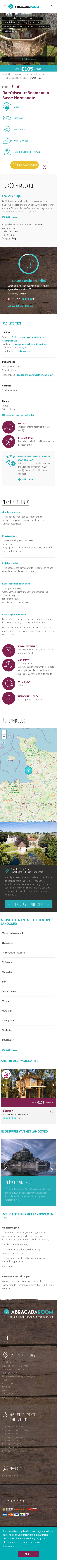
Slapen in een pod (10, 1433)
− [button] (4, 737)
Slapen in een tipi (10, 1440)
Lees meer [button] (9, 1546)
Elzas (4, 1380)
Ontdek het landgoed (28, 904)
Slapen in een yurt (10, 1447)
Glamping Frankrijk (11, 1476)
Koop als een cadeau (27, 165)
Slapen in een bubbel (12, 1444)
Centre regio (8, 1383)
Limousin (6, 1387)
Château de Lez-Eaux (16, 78)
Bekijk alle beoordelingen (20, 306)
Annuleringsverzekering (13, 1500)
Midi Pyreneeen (9, 1397)
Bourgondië (7, 1394)
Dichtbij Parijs (8, 1362)
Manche (40, 74)
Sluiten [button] (28, 1554)
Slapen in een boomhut (13, 1426)
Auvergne (6, 1390)
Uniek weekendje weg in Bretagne (18, 1376)
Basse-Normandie (23, 74)
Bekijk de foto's (28, 59)
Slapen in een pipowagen (14, 1437)
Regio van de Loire (10, 1373)
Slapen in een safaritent (13, 1451)
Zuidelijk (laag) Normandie (15, 1366)
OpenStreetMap (41, 821)
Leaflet (29, 821)
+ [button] (4, 732)
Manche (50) (17, 872)
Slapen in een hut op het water (16, 1430)
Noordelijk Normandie (13, 1369)
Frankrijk (6, 74)
